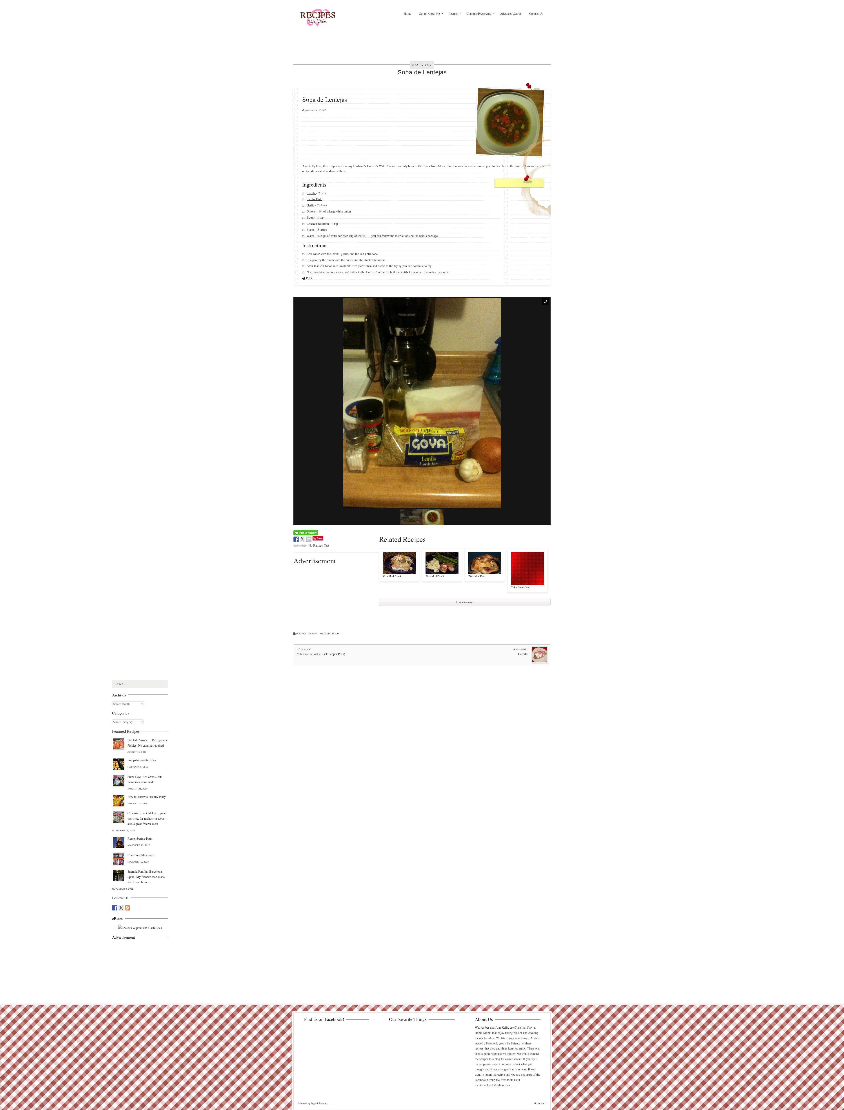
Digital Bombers (319, 1103)
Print (308, 278)
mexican (325, 633)
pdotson (310, 110)
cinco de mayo (308, 633)
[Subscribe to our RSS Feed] (127, 907)
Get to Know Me (429, 13)
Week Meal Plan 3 (435, 576)
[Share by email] (308, 539)
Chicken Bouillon (318, 223)
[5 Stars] (305, 545)
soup (335, 633)
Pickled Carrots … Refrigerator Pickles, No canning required (147, 742)
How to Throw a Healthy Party (146, 797)
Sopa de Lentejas (422, 72)
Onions (311, 211)
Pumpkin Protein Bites (141, 760)
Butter (311, 217)
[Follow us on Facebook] (114, 907)
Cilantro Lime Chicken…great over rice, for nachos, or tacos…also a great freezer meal (147, 818)
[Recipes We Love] (336, 18)
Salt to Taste (314, 199)
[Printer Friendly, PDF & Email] (305, 532)
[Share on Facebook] (296, 539)
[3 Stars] (300, 545)
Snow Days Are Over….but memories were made (144, 779)
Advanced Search (511, 13)
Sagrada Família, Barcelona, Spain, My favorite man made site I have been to (146, 876)
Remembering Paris (139, 838)
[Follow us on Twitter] (121, 907)
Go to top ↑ (540, 1103)
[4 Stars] (302, 545)
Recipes (453, 13)
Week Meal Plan (476, 576)
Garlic (310, 205)
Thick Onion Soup (520, 587)
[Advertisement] (465, 38)
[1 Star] (294, 545)
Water (310, 236)
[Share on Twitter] (302, 539)
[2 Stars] (297, 545)
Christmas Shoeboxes (141, 855)
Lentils (311, 193)
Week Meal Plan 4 (392, 576)
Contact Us (536, 13)
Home (407, 13)
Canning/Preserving (479, 13)
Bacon (311, 229)
